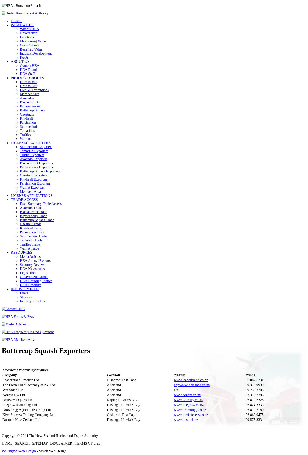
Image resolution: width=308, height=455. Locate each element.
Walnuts (25, 139)
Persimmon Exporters (35, 183)
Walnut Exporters (32, 187)
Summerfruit (29, 126)
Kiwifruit (26, 118)
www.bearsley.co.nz (188, 400)
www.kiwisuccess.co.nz (191, 415)
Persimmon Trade (32, 232)
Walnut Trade (29, 248)
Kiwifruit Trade (31, 228)
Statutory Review (32, 265)
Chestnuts (27, 114)
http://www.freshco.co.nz (192, 385)
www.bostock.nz (186, 420)
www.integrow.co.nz (189, 405)
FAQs (24, 57)
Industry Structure (32, 301)
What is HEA (29, 29)
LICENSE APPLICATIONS (31, 195)
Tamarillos (27, 130)
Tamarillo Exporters (34, 151)
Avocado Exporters (33, 159)
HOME (16, 21)
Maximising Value (33, 41)
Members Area (30, 191)
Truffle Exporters (32, 155)
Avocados (27, 98)
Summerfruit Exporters (36, 147)
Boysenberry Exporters (36, 167)
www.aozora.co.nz (187, 395)
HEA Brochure (30, 285)
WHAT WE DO (22, 25)
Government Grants (34, 277)
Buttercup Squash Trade (37, 220)
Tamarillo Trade (31, 240)
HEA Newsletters (32, 269)
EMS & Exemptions (34, 90)
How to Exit (28, 86)
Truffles (25, 135)
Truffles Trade (30, 244)
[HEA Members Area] (18, 339)
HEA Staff (27, 74)
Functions (27, 37)
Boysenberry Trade (33, 216)
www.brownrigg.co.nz (190, 410)
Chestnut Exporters (33, 175)
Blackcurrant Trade (33, 212)
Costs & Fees (29, 45)
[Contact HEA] (13, 309)
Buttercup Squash (32, 110)
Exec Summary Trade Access (41, 204)
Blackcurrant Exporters (36, 163)
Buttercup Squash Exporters (40, 171)
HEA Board (28, 70)
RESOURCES (21, 252)
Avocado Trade (31, 208)
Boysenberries (30, 106)
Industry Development (36, 53)
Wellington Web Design (19, 451)
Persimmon (28, 122)
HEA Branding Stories (36, 281)
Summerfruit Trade (33, 236)
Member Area (29, 94)
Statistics (26, 297)
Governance (28, 33)
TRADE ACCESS (24, 200)
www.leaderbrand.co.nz (191, 380)
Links (24, 293)
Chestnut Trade (30, 224)
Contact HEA (29, 65)
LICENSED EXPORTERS (31, 143)
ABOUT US (20, 61)
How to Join (28, 82)
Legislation (28, 273)
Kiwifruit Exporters (34, 179)
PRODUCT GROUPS (27, 78)
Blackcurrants (29, 102)
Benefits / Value (31, 49)
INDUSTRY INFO (25, 289)
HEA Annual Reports (35, 260)
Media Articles (30, 256)
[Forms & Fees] (18, 316)
